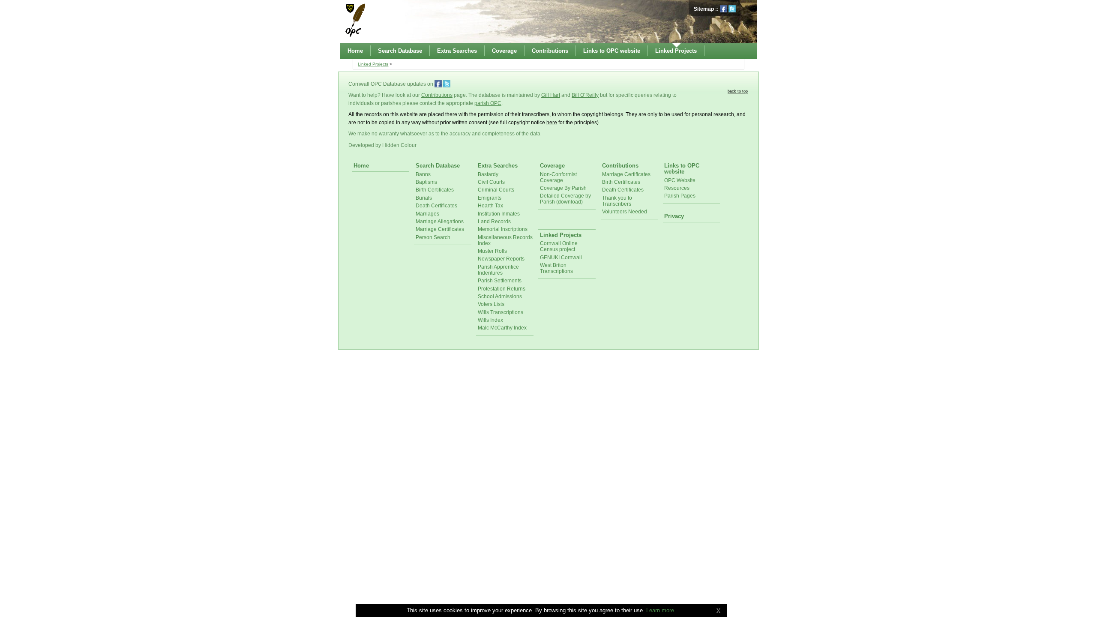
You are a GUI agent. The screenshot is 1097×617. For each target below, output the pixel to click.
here (551, 122)
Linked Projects (373, 64)
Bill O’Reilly (585, 95)
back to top (738, 91)
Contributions (437, 95)
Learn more (660, 610)
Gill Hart (550, 95)
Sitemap (704, 9)
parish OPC (487, 103)
